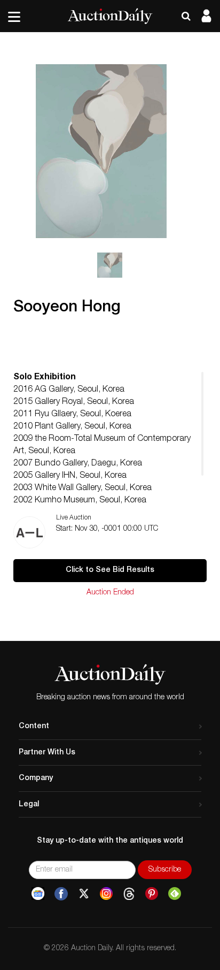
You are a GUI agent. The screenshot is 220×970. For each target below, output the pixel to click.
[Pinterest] (151, 894)
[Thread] (129, 894)
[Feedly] (174, 894)
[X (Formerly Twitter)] (84, 894)
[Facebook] (61, 894)
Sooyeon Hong (67, 308)
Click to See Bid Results (110, 570)
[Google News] (38, 894)
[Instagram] (106, 894)
